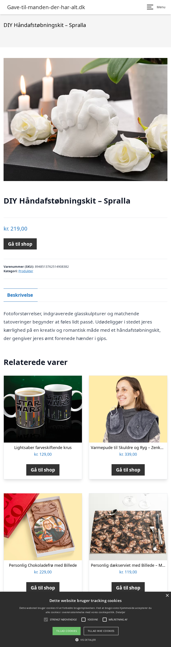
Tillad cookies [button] (66, 631)
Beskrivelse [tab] (20, 295)
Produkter (25, 271)
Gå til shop (20, 244)
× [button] (167, 595)
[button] (85, 639)
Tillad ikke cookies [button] (101, 631)
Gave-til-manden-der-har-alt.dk (46, 7)
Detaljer (120, 612)
